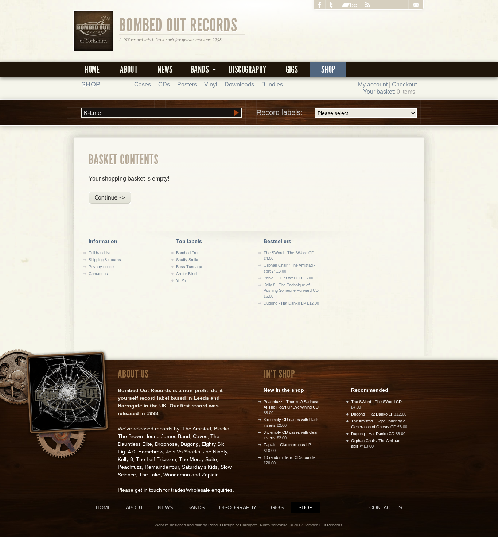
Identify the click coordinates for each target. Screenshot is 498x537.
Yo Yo (181, 280)
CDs (164, 84)
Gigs (292, 69)
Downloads (239, 84)
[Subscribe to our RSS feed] (367, 4)
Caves (200, 436)
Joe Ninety (215, 452)
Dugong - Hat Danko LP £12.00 (291, 303)
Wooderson (176, 475)
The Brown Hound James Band (154, 436)
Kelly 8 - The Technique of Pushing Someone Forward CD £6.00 (291, 290)
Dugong (189, 444)
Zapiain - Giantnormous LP (287, 445)
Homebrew (150, 452)
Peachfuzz (130, 467)
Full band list (99, 253)
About (128, 69)
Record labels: (279, 112)
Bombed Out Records (178, 24)
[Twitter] (331, 4)
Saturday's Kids (200, 467)
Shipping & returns (105, 260)
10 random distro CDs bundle (289, 457)
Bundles (272, 84)
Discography (247, 69)
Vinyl (210, 84)
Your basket (378, 92)
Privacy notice (101, 266)
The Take (149, 475)
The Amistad (196, 429)
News (165, 69)
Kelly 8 (125, 459)
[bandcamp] (349, 4)
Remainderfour (162, 467)
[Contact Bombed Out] (415, 4)
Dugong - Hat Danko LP (372, 414)
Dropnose (166, 444)
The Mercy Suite (198, 459)
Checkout (404, 84)
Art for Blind (186, 273)
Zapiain (210, 475)
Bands (196, 507)
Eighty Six (213, 444)
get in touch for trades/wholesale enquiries (184, 490)
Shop (328, 69)
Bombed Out (187, 253)
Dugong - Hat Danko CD (372, 434)
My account (373, 84)
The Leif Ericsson (156, 459)
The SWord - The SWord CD (376, 401)
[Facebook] (320, 4)
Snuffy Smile (187, 260)
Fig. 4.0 (126, 452)
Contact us (98, 273)
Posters (187, 84)
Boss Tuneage (189, 266)
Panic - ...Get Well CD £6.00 (288, 278)
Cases (142, 84)
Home (92, 69)
